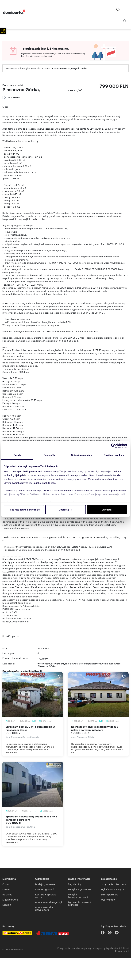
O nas (5, 884)
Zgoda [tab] (17, 455)
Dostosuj (64, 509)
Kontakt (6, 904)
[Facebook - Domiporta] (102, 932)
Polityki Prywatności (122, 949)
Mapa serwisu (10, 899)
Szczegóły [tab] (49, 455)
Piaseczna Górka (47, 665)
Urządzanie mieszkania (113, 884)
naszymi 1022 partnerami (27, 471)
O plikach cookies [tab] (114, 455)
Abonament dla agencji (48, 902)
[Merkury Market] (17, 933)
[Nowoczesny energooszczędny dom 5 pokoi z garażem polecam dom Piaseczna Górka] (98, 694)
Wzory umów (108, 899)
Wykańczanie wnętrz (112, 889)
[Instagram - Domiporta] (110, 932)
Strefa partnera (109, 894)
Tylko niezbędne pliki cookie (24, 509)
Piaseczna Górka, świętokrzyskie (69, 68)
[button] (3, 31)
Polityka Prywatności (79, 889)
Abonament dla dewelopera (44, 908)
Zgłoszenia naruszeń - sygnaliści (80, 903)
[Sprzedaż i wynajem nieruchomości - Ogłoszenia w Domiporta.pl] (14, 12)
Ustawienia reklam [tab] (81, 455)
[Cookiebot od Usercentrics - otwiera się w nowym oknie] (113, 446)
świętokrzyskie (61, 663)
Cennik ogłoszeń (44, 889)
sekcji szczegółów (14, 494)
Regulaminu (112, 948)
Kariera (6, 889)
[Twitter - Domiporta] (117, 932)
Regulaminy (74, 884)
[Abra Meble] (52, 933)
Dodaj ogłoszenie (45, 884)
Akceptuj (107, 509)
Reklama (7, 894)
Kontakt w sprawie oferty (45, 896)
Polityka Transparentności (78, 896)
